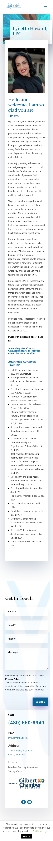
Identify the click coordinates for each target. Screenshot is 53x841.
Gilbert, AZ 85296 (16, 754)
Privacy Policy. (12, 679)
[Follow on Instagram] (29, 802)
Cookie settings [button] (40, 831)
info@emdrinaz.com (18, 738)
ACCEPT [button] (26, 836)
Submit (40, 702)
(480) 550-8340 (26, 723)
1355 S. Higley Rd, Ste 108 (21, 750)
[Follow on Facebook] (23, 802)
